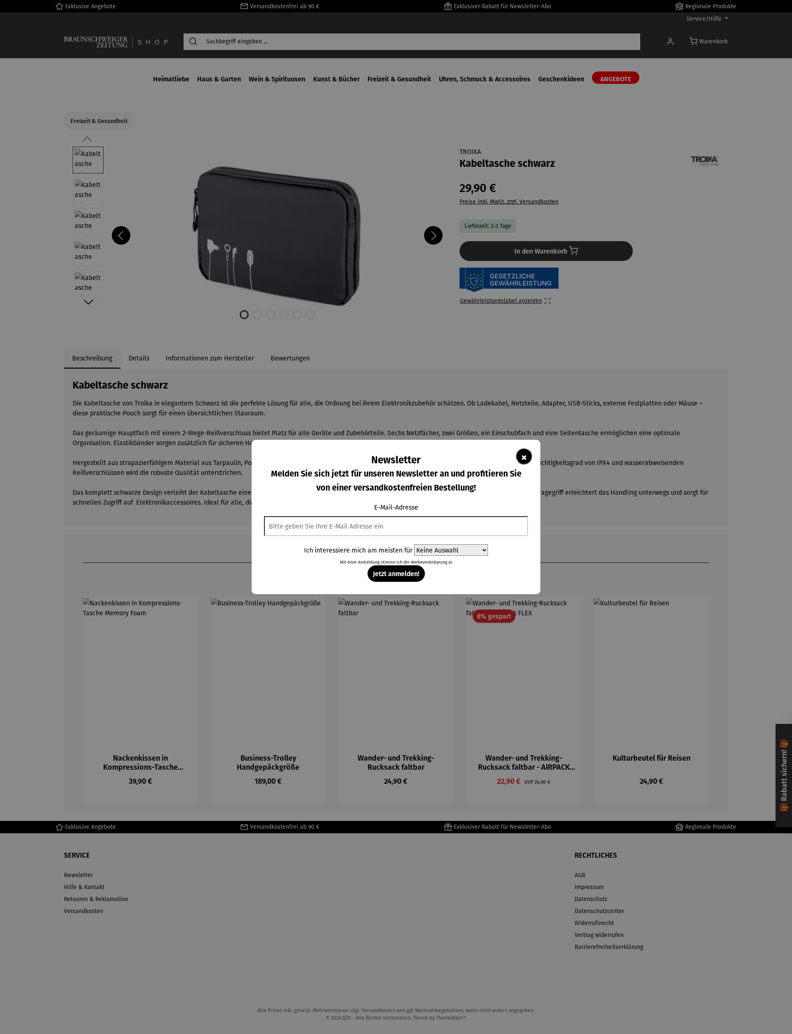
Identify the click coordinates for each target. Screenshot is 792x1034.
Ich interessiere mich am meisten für (358, 550)
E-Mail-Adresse (396, 507)
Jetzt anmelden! (396, 573)
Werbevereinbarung (429, 562)
